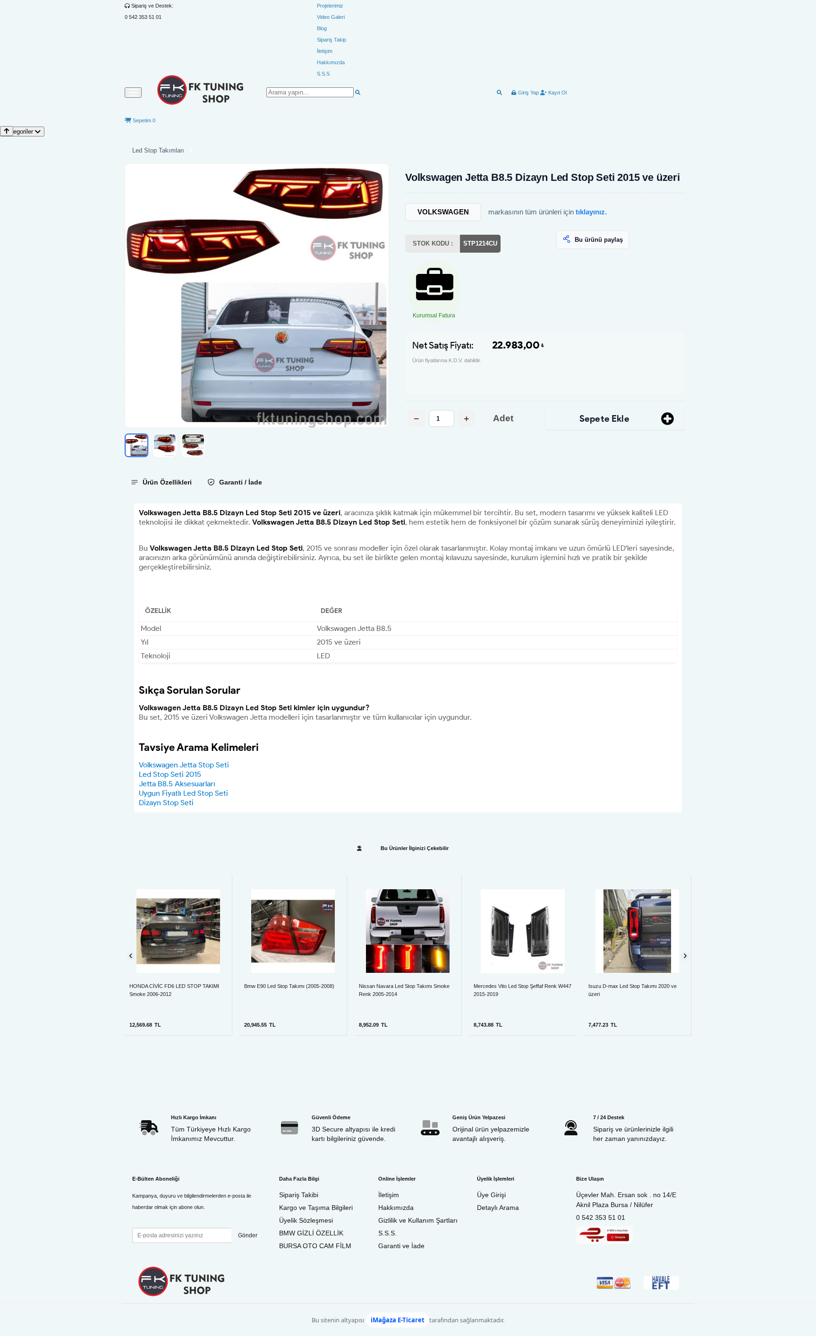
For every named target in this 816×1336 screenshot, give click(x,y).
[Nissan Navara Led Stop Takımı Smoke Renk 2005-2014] (408, 931)
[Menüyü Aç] (133, 92)
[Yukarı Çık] (6, 131)
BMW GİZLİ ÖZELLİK (311, 1233)
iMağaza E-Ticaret (398, 1320)
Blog (322, 28)
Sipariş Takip (331, 40)
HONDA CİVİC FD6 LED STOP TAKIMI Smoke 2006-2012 (174, 990)
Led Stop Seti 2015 (170, 774)
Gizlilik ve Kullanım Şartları (418, 1220)
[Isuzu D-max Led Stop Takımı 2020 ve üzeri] (637, 931)
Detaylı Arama (498, 1207)
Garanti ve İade (401, 1246)
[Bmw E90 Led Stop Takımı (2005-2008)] (293, 931)
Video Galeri (331, 17)
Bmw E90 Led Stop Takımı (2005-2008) (289, 986)
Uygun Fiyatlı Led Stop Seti (183, 793)
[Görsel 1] (136, 445)
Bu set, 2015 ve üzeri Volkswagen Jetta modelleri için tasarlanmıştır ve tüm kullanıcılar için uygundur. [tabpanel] (407, 657)
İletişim (324, 51)
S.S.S (323, 74)
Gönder (247, 1235)
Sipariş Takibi (298, 1195)
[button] (257, 295)
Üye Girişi (491, 1195)
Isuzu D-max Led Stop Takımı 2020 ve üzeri (632, 990)
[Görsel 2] (165, 445)
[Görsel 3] (193, 445)
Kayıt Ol (557, 92)
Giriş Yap (528, 92)
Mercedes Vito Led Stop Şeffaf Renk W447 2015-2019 (522, 990)
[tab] (161, 482)
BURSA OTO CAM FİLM (315, 1246)
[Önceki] (131, 955)
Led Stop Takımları (158, 150)
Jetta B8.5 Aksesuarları (177, 783)
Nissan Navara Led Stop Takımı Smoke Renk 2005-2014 (404, 990)
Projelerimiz (330, 6)
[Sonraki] (685, 955)
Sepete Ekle (604, 418)
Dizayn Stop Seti (166, 802)
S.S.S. (387, 1233)
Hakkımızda (331, 62)
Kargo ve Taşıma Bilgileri (316, 1207)
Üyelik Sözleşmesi (306, 1220)
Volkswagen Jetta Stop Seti (184, 764)
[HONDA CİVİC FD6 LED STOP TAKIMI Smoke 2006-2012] (178, 931)
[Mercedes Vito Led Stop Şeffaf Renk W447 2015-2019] (523, 931)
